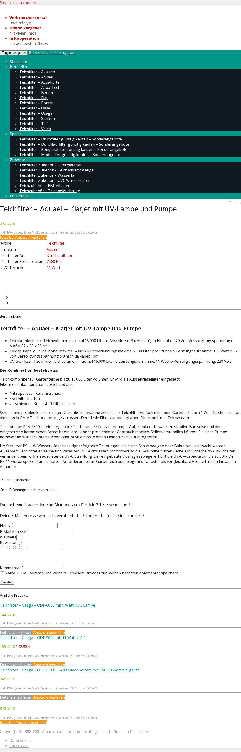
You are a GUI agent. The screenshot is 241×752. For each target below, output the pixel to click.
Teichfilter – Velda (35, 128)
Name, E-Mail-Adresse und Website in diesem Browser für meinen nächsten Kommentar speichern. (92, 573)
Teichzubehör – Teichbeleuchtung (49, 190)
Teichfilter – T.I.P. (34, 123)
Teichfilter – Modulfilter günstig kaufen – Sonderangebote (71, 154)
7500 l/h (54, 261)
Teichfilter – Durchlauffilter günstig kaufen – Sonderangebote (74, 144)
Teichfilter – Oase (34, 108)
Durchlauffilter (59, 255)
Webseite (8, 537)
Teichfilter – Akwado (37, 71)
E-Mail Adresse (14, 531)
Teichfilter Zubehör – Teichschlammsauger (57, 170)
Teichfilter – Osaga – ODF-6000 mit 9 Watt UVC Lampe (47, 605)
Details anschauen (16, 632)
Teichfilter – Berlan (36, 92)
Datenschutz (20, 740)
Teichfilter (55, 243)
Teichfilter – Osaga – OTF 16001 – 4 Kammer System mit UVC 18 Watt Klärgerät (69, 670)
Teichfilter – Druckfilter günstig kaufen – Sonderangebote (70, 139)
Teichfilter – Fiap (33, 97)
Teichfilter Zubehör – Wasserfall (47, 175)
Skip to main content (18, 2)
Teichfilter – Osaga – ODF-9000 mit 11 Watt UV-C (43, 637)
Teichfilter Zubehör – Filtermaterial (50, 165)
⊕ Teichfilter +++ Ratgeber (52, 52)
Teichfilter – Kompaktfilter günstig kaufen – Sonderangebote (73, 149)
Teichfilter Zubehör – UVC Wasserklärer (54, 180)
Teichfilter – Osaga (35, 113)
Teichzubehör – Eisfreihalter (44, 185)
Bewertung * (11, 542)
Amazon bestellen (48, 632)
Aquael (53, 249)
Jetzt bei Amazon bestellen (23, 237)
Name (6, 525)
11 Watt (53, 267)
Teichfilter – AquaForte (39, 82)
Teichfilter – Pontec (36, 102)
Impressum (19, 745)
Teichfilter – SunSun (37, 118)
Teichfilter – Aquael (36, 77)
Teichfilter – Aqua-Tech (39, 87)
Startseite (18, 61)
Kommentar (12, 567)
